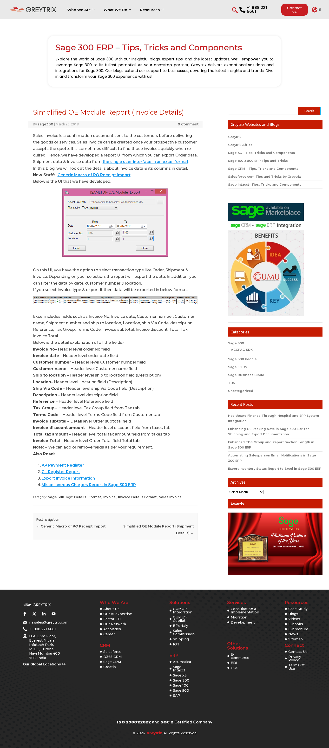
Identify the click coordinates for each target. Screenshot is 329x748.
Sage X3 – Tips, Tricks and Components (261, 153)
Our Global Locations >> (44, 664)
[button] (316, 9)
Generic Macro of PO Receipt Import (94, 175)
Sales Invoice (170, 497)
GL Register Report (61, 471)
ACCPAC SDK (242, 349)
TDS (231, 383)
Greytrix (234, 137)
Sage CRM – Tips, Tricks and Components (263, 168)
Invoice (109, 497)
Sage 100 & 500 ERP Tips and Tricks (258, 161)
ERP (173, 655)
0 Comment (188, 124)
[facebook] (24, 614)
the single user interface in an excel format (145, 161)
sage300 (45, 124)
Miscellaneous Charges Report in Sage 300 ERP (89, 484)
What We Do (115, 9)
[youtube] (53, 614)
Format (95, 497)
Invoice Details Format (137, 497)
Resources (150, 9)
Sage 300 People (242, 359)
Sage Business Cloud (246, 375)
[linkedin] (44, 614)
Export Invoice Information (68, 478)
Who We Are (79, 9)
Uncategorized (240, 391)
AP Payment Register (63, 465)
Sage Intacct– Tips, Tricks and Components (264, 184)
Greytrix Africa (240, 145)
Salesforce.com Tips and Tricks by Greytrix (264, 176)
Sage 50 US (237, 367)
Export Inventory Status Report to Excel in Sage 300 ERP (274, 468)
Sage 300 (56, 497)
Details (80, 497)
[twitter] (34, 614)
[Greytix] (37, 605)
